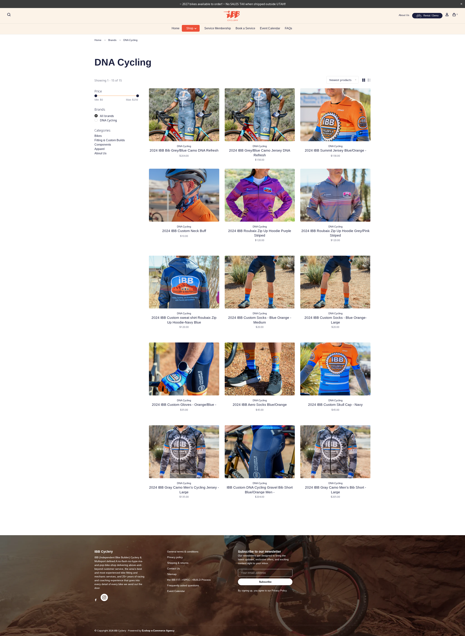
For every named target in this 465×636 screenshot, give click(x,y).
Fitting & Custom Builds (109, 140)
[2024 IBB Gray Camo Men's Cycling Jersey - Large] (184, 452)
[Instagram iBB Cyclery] (104, 600)
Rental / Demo (430, 15)
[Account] (447, 15)
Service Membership (217, 28)
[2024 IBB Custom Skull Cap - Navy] (335, 369)
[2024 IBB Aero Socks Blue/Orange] (260, 369)
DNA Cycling (130, 40)
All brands (107, 116)
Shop (190, 28)
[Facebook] (95, 600)
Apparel (99, 148)
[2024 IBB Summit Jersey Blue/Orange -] (335, 115)
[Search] (9, 15)
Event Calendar (270, 28)
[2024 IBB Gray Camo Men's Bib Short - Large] (335, 452)
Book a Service (245, 28)
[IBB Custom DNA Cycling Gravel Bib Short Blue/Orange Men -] (260, 452)
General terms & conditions (182, 551)
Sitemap (172, 574)
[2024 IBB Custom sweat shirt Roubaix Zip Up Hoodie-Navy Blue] (184, 283)
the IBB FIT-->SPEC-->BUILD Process (189, 579)
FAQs (288, 28)
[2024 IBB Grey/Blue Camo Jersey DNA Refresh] (260, 115)
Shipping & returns (177, 562)
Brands (112, 40)
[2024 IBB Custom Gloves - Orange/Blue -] (184, 369)
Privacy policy (175, 557)
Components (102, 144)
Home (175, 28)
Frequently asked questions (183, 585)
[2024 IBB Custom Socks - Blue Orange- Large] (335, 283)
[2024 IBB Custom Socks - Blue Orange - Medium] (260, 283)
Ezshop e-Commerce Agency (158, 630)
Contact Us (173, 568)
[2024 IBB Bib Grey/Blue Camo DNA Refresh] (184, 115)
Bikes (98, 135)
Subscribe (265, 581)
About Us (404, 15)
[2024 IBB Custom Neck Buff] (184, 196)
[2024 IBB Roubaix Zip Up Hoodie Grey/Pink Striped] (335, 196)
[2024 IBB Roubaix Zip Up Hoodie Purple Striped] (260, 196)
